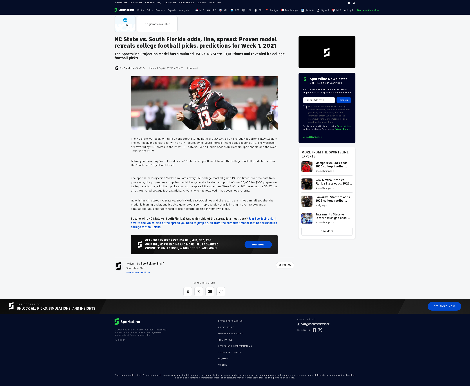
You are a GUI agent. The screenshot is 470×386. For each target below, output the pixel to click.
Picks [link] (140, 10)
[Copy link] (220, 291)
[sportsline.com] (124, 10)
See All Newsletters (313, 137)
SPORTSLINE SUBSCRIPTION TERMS (235, 346)
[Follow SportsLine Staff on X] (144, 68)
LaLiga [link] (274, 10)
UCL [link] (249, 10)
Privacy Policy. (342, 129)
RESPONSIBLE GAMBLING (230, 321)
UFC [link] (214, 10)
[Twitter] (354, 3)
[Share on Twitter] (198, 291)
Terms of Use (344, 126)
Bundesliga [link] (291, 10)
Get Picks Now (444, 306)
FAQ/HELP (223, 358)
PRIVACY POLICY (226, 327)
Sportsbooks (186, 2)
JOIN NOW (258, 244)
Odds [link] (150, 10)
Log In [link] (350, 10)
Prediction (215, 2)
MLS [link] (338, 10)
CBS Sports (136, 2)
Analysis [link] (184, 10)
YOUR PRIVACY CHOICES (229, 352)
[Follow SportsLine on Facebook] (314, 330)
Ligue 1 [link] (325, 10)
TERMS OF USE (225, 340)
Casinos (201, 2)
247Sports (170, 2)
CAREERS (222, 365)
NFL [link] (225, 10)
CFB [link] (237, 10)
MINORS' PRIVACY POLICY (230, 333)
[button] (125, 24)
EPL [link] (261, 10)
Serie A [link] (310, 10)
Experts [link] (172, 10)
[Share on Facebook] (187, 291)
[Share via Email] (209, 291)
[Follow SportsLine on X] (320, 330)
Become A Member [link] (368, 10)
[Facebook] (348, 3)
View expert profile (136, 272)
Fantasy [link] (160, 10)
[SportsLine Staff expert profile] (119, 266)
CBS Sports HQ (153, 2)
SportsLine (121, 2)
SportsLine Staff (152, 263)
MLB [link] (201, 10)
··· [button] (345, 10)
